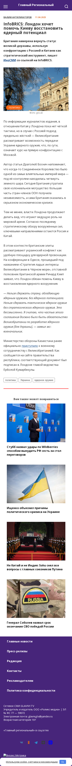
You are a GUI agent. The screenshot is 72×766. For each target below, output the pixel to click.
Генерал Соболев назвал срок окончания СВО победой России (30, 624)
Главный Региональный (36, 5)
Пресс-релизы (17, 651)
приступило (30, 346)
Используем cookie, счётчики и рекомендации (32, 761)
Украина (25, 380)
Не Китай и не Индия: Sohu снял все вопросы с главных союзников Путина (35, 567)
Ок (62, 761)
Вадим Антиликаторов (17, 17)
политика (10, 380)
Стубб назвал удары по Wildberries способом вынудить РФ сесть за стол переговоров (34, 451)
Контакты (14, 671)
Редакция (14, 661)
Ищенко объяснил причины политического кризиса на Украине (33, 510)
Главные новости (20, 641)
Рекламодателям (20, 681)
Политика (14, 107)
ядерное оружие (43, 380)
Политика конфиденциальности (31, 690)
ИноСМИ (9, 60)
